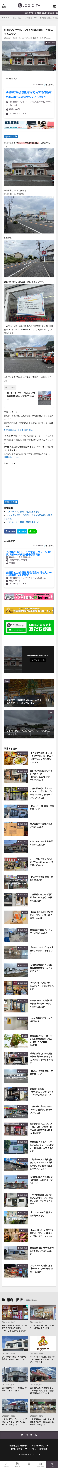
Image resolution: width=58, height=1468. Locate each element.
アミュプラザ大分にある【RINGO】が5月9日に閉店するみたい (41, 1260)
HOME (6, 18)
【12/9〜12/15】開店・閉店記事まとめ (41, 1206)
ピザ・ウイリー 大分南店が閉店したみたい (41, 835)
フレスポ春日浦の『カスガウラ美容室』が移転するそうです (14, 1350)
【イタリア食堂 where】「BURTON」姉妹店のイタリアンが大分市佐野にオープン (41, 750)
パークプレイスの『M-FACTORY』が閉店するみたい (42, 978)
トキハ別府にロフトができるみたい (41, 1012)
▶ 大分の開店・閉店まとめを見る (18, 423)
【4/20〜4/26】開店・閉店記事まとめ (41, 870)
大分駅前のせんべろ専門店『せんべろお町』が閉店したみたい (41, 889)
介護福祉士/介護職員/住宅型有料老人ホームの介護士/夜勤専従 (29, 566)
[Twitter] (22, 525)
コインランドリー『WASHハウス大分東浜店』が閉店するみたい (21, 389)
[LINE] (32, 525)
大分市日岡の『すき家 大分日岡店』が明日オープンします (41, 1172)
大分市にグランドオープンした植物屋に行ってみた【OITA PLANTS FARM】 (41, 1032)
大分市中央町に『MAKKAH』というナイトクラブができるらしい (41, 1084)
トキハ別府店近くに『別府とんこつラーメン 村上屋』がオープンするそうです (41, 1191)
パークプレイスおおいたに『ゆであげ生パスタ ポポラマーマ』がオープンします (42, 1351)
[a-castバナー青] (29, 127)
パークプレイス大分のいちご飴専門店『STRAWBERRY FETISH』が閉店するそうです (14, 1320)
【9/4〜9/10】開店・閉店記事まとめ (42, 800)
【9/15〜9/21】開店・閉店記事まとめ (23, 516)
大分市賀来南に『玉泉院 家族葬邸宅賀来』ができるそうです (41, 960)
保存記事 (17, 1466)
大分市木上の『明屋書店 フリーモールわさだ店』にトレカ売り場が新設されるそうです (42, 1382)
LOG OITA (36, 1447)
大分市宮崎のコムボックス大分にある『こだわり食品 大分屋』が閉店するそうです (42, 1414)
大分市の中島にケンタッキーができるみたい (41, 923)
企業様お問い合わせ (18, 1438)
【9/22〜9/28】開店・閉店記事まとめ (23, 505)
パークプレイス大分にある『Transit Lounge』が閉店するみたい (41, 854)
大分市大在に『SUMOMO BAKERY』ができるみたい (42, 1243)
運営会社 (43, 1441)
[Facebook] (10, 525)
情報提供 (5, 1466)
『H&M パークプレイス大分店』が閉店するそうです (42, 942)
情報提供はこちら (11, 451)
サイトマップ (31, 1441)
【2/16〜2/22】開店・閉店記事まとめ (41, 1065)
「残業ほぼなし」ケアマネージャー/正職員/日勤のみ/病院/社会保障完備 (28, 545)
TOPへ (52, 1466)
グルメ (25, 1116)
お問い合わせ (16, 1441)
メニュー (29, 1466)
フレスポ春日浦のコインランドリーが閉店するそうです (42, 1319)
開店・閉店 (17, 18)
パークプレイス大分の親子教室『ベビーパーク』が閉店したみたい (41, 995)
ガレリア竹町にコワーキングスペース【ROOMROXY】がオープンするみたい (41, 767)
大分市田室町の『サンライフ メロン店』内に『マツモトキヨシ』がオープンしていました (41, 785)
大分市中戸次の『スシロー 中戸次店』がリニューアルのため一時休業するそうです (14, 1414)
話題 (25, 904)
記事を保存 (10, 130)
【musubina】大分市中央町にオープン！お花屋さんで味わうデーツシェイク (41, 1227)
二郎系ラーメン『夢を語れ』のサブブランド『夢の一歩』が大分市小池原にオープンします (41, 1156)
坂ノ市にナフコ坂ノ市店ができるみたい (41, 817)
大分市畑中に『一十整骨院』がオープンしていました (14, 1381)
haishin (48, 38)
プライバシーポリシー (39, 1438)
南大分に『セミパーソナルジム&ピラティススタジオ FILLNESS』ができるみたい (42, 1138)
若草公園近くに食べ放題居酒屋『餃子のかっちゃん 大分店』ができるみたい (41, 1050)
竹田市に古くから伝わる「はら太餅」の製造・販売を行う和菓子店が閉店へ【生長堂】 (41, 1121)
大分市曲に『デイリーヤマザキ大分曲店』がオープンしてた (41, 1101)
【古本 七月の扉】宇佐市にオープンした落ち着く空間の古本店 (41, 907)
